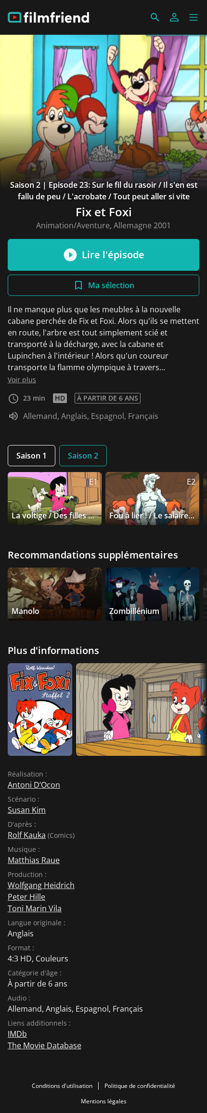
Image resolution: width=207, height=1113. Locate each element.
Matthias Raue (34, 860)
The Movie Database (44, 1045)
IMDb (17, 1034)
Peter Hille (26, 896)
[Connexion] (174, 17)
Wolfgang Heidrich (41, 885)
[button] (193, 17)
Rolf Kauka (27, 835)
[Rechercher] (155, 17)
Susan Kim (27, 810)
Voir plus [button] (22, 379)
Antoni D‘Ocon (34, 784)
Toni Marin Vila (35, 908)
